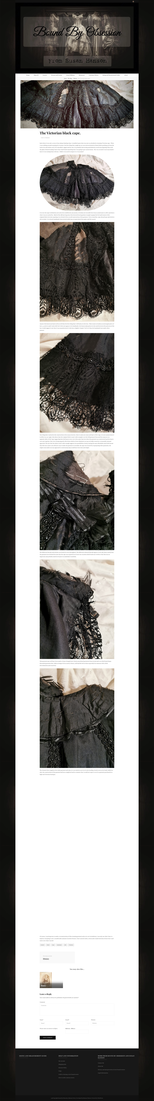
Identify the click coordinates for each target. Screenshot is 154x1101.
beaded (42, 945)
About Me (100, 1066)
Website (93, 1020)
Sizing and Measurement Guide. (111, 75)
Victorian (71, 945)
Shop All (36, 75)
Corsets (45, 75)
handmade (59, 945)
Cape (53, 945)
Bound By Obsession (63, 1098)
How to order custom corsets (66, 1077)
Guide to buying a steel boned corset (69, 1074)
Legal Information (103, 1073)
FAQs (60, 1071)
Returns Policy (63, 1067)
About (126, 75)
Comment (42, 1002)
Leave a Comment (45, 137)
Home (28, 75)
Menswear (82, 75)
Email (67, 1020)
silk (65, 945)
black (48, 945)
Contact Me (101, 1063)
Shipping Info (62, 1064)
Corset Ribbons (70, 75)
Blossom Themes (87, 1098)
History (43, 986)
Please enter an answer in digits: (49, 1028)
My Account (62, 1061)
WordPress (100, 1098)
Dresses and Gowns (56, 75)
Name (41, 1020)
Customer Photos (93, 75)
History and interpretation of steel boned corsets (111, 1069)
